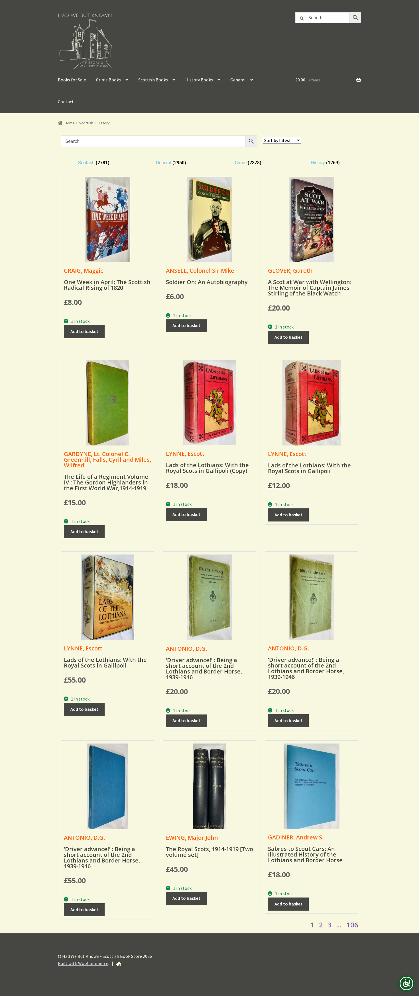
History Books (199, 80)
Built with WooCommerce (83, 963)
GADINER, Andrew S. (296, 837)
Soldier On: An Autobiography (207, 282)
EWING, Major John (192, 837)
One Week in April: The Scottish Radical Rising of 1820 (107, 284)
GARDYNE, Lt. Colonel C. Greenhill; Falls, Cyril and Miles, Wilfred (107, 459)
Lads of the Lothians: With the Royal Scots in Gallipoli (309, 468)
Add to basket (84, 331)
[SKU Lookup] (118, 964)
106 (352, 924)
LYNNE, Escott (185, 453)
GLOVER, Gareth (290, 270)
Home (70, 123)
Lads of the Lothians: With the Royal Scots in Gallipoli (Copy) (207, 468)
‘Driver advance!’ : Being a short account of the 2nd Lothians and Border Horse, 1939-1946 (204, 668)
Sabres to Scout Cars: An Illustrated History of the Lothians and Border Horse (305, 854)
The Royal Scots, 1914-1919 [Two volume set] (209, 852)
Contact (66, 101)
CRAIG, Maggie (84, 270)
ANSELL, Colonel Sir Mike (200, 270)
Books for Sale (72, 80)
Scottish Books (153, 80)
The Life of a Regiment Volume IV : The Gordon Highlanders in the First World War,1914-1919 (106, 482)
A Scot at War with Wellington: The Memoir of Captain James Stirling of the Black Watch (309, 287)
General (238, 80)
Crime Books (108, 80)
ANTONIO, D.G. (186, 648)
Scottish (86, 123)
